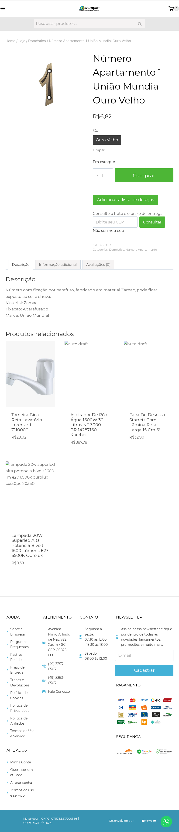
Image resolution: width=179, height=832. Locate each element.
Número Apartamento (141, 249)
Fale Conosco (59, 691)
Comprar (144, 175)
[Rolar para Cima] (166, 814)
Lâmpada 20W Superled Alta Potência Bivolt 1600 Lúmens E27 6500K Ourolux (29, 545)
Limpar (99, 150)
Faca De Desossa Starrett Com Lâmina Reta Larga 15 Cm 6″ (147, 422)
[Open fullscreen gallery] (81, 123)
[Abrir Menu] (3, 8)
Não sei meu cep (108, 230)
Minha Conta (20, 762)
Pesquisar (141, 24)
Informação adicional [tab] (58, 264)
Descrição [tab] (21, 264)
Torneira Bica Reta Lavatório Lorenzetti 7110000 (26, 422)
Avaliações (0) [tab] (98, 264)
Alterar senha (21, 783)
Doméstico (116, 249)
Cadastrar (144, 670)
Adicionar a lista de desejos (125, 199)
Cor (96, 130)
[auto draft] (46, 87)
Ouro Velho (107, 139)
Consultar (152, 222)
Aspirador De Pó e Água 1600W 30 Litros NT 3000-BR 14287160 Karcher (89, 424)
